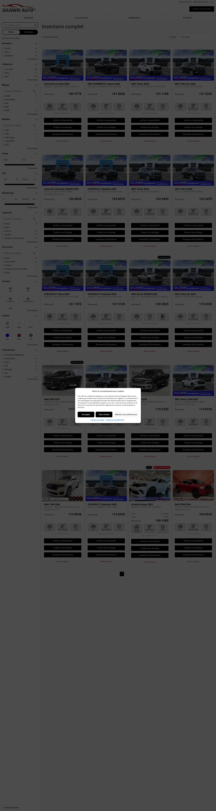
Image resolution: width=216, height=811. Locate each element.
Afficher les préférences (126, 414)
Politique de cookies (98, 420)
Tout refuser (104, 414)
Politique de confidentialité (115, 420)
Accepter (86, 414)
